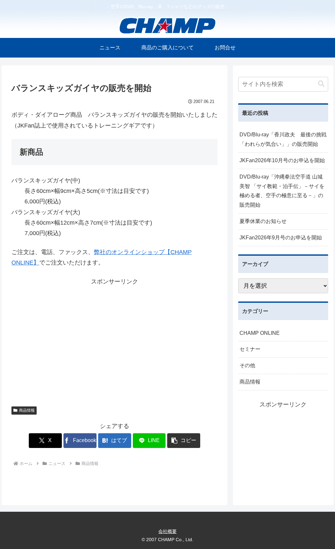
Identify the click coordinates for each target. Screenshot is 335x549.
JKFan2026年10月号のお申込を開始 (282, 160)
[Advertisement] (114, 341)
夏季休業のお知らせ (263, 221)
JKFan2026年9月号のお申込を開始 (280, 237)
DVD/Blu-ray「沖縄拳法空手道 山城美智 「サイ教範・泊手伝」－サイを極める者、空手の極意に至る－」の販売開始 (282, 191)
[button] (183, 440)
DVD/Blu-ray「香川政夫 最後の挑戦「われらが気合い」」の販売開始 (282, 139)
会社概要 (167, 531)
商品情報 (27, 410)
